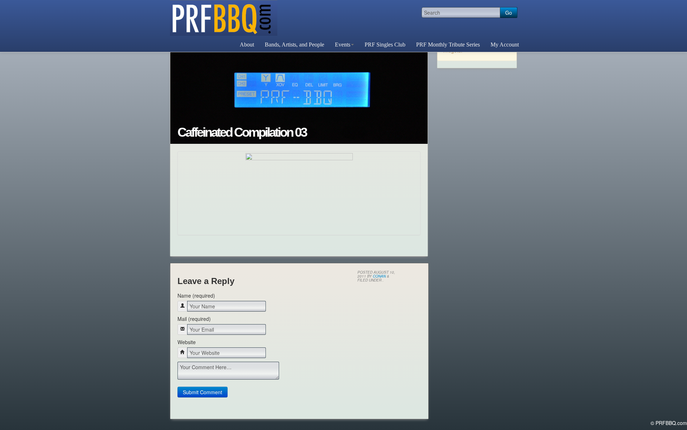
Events (342, 44)
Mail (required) (194, 318)
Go (508, 12)
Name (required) (196, 295)
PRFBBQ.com (223, 18)
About (247, 44)
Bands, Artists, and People (294, 44)
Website (186, 342)
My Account (505, 44)
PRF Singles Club (385, 44)
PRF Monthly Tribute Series (448, 44)
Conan (379, 276)
